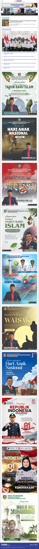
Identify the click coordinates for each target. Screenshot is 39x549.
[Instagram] (34, 544)
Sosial (10, 19)
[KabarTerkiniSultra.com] (20, 1)
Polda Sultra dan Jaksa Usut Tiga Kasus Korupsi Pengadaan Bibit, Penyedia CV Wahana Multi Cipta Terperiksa (20, 64)
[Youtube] (35, 544)
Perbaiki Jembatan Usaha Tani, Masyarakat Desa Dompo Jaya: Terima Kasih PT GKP (23, 21)
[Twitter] (32, 544)
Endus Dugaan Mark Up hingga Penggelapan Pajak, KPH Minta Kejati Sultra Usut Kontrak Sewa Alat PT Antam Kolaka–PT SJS (20, 60)
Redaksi (11, 547)
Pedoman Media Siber (19, 547)
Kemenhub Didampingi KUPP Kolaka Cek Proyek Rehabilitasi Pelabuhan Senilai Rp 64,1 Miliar (19, 14)
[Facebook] (30, 544)
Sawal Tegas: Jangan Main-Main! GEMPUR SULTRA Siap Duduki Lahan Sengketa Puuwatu (19, 56)
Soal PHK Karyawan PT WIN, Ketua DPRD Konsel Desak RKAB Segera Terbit (31, 14)
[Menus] (2, 1)
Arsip (24, 547)
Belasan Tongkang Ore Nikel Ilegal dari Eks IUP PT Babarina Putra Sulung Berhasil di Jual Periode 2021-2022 (7, 14)
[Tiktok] (37, 544)
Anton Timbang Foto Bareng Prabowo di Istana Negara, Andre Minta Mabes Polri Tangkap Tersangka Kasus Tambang (19, 53)
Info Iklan (14, 547)
